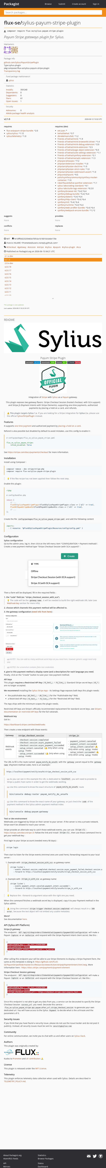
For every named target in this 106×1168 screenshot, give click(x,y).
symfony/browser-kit (67, 191)
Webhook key (13, 603)
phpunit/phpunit (65, 174)
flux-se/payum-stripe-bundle (19, 130)
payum (57, 247)
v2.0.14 (8, 281)
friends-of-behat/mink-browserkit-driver (76, 141)
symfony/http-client (67, 199)
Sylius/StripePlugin (26, 416)
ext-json (61, 130)
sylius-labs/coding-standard (70, 185)
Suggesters (11, 95)
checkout (12, 247)
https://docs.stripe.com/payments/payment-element (45, 967)
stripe (41, 247)
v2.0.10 (8, 295)
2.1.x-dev (9, 256)
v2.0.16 (8, 274)
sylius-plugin (69, 247)
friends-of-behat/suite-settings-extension (77, 152)
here (24, 919)
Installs (9, 89)
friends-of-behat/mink (68, 139)
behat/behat (63, 133)
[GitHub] (101, 1156)
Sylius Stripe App (40, 690)
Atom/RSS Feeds (10, 1158)
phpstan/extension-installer (70, 163)
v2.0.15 (8, 277)
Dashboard (43, 1166)
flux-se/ (13, 22)
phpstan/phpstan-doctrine (70, 166)
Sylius (55, 397)
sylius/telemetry (13, 136)
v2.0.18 (8, 266)
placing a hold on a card (69, 426)
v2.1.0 (7, 259)
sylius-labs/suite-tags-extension (72, 188)
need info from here (41, 611)
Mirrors (6, 1166)
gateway (22, 247)
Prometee (17, 1058)
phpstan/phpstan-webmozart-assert (74, 172)
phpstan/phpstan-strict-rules (71, 169)
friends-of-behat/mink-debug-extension (76, 144)
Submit (62, 4)
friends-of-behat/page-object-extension (76, 150)
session (32, 247)
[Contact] (89, 1156)
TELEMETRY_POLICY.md (15, 1081)
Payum (66, 397)
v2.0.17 (8, 270)
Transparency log (12, 71)
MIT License (40, 1068)
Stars (8, 98)
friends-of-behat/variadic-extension (74, 158)
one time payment (23, 426)
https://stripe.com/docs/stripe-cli (19, 832)
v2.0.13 (8, 284)
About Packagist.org (12, 1155)
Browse (48, 4)
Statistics (42, 1155)
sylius (11, 80)
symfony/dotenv (65, 196)
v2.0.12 (8, 288)
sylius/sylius (12, 133)
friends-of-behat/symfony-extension (74, 155)
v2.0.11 (8, 291)
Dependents (11, 92)
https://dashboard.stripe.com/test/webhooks (24, 724)
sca (79, 247)
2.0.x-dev (9, 263)
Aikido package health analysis (20, 113)
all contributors (33, 1058)
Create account (79, 4)
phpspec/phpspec (66, 161)
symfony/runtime (65, 205)
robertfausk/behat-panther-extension (75, 183)
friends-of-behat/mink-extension (73, 147)
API (4, 1163)
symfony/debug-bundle (68, 194)
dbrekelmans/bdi (65, 136)
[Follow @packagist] (95, 1156)
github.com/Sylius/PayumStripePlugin (21, 62)
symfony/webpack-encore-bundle (73, 210)
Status (41, 1163)
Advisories (11, 110)
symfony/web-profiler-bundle (71, 207)
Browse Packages (46, 1158)
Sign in (96, 4)
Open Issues (12, 101)
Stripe (44, 397)
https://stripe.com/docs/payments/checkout (28, 452)
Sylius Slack (79, 1036)
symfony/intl (63, 202)
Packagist (11, 4)
